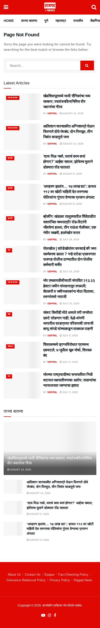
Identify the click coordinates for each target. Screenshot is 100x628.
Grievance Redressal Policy (26, 580)
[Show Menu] (6, 7)
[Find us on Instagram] (49, 615)
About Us (14, 574)
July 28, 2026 (70, 239)
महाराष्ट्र (61, 21)
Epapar (49, 574)
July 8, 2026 (70, 335)
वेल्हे (9, 314)
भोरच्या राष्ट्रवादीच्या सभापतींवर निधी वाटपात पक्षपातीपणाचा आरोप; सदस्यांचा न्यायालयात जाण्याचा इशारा (69, 379)
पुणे (46, 21)
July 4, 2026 (70, 362)
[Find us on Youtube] (43, 615)
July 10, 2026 (70, 303)
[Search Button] (94, 7)
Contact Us (33, 574)
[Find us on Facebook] (55, 615)
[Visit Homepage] (50, 7)
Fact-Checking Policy (73, 574)
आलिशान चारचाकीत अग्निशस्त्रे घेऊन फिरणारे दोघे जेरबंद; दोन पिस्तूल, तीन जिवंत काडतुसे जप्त (68, 131)
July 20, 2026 (70, 271)
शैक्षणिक (95, 21)
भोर (9, 250)
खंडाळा (10, 346)
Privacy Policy (60, 580)
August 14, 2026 (72, 143)
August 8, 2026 (72, 173)
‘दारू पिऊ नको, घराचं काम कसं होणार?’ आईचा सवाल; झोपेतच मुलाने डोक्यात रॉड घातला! (68, 161)
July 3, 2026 (70, 392)
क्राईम (10, 158)
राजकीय (78, 21)
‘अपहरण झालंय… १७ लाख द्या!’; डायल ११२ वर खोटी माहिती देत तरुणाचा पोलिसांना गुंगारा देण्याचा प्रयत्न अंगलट (69, 191)
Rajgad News (83, 580)
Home (9, 21)
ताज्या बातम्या (29, 21)
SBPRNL (52, 113)
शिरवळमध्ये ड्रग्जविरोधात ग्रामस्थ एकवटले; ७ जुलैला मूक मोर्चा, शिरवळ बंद (67, 349)
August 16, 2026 (72, 113)
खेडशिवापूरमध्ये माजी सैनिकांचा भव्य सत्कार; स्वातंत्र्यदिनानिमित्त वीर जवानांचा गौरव (66, 101)
